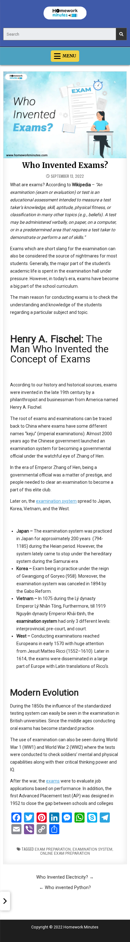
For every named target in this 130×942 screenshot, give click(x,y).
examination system (56, 501)
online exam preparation (65, 853)
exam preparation (53, 849)
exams (53, 780)
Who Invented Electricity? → (65, 877)
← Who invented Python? (65, 887)
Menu (69, 56)
